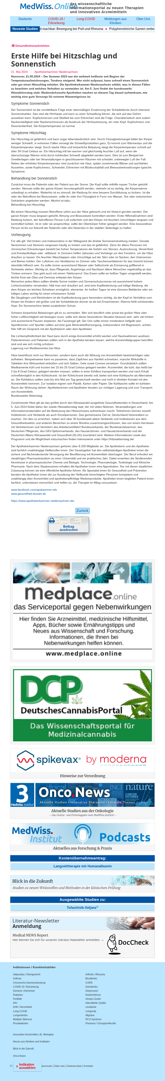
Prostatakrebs (20, 1023)
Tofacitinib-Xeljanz (82, 908)
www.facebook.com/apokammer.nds (34, 489)
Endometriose (93, 994)
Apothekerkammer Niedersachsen (56, 71)
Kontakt (88, 1066)
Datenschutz (74, 1066)
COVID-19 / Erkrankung (56, 21)
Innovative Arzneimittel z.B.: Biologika (33, 1034)
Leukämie (91, 1007)
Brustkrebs (91, 978)
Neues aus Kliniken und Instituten (31, 1041)
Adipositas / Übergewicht (26, 974)
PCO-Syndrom (93, 1019)
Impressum (45, 1066)
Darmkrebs (92, 986)
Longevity (91, 1011)
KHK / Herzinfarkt (22, 1007)
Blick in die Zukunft (23, 1048)
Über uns (59, 1066)
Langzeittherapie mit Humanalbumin (83, 866)
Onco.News (19, 1056)
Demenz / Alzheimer (24, 990)
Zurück (82, 510)
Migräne (90, 1015)
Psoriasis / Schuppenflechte (101, 1023)
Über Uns (143, 19)
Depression (92, 990)
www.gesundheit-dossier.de (28, 493)
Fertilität (17, 999)
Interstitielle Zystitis (96, 1003)
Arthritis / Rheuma (95, 974)
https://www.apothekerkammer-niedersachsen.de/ (42, 500)
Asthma (17, 978)
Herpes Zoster (93, 999)
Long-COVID (86, 19)
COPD (89, 982)
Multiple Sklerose (22, 1019)
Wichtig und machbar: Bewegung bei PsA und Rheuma (54, 29)
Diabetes (18, 994)
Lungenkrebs (20, 1015)
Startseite (25, 19)
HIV (15, 1003)
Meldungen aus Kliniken (115, 21)
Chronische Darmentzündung (29, 982)
